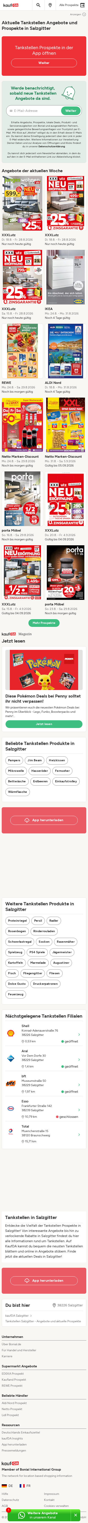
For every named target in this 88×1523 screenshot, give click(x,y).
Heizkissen (57, 760)
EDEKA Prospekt (13, 1374)
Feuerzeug (15, 994)
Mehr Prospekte (44, 623)
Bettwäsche (17, 781)
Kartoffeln (15, 963)
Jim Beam (35, 760)
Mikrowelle (16, 771)
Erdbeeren (40, 781)
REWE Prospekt (12, 1386)
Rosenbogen (17, 931)
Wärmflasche (17, 792)
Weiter (43, 63)
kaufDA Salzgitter (17, 1315)
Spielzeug (15, 952)
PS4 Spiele (37, 952)
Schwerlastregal (19, 942)
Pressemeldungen (14, 1450)
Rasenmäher (66, 942)
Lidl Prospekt (10, 1415)
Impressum (51, 1494)
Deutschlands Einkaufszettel (21, 1432)
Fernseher (62, 771)
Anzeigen (75, 14)
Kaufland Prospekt (14, 1380)
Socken (44, 942)
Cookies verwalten (56, 1506)
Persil (38, 921)
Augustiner (61, 963)
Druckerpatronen (45, 984)
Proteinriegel (17, 921)
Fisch (12, 973)
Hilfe (5, 1494)
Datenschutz (10, 1500)
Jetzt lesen (44, 724)
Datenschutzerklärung (51, 146)
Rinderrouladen (44, 931)
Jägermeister (62, 952)
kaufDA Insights (12, 1438)
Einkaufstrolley (66, 781)
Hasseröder (39, 771)
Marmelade (38, 963)
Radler (53, 921)
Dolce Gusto (17, 984)
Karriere (7, 1356)
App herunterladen (14, 1444)
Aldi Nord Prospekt (14, 1403)
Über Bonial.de (11, 1344)
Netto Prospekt (12, 1409)
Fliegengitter (32, 973)
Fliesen (54, 973)
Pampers (14, 760)
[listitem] (22, 211)
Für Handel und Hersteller (19, 1350)
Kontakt (49, 1500)
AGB (5, 1506)
